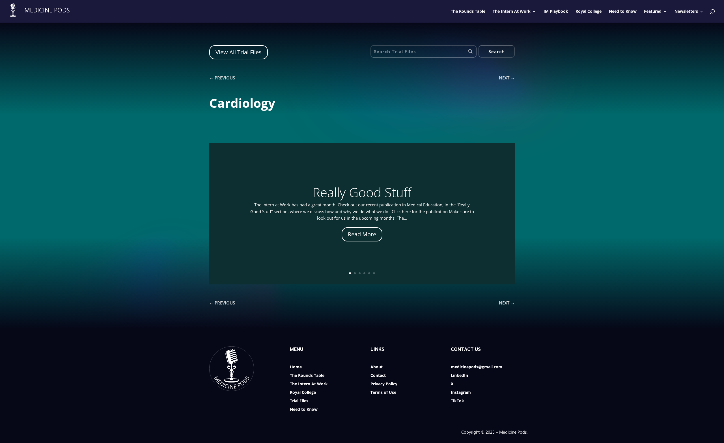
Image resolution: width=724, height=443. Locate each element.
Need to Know (304, 409)
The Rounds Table (307, 375)
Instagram (461, 392)
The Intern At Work (309, 384)
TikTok (457, 401)
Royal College (303, 392)
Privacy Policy (383, 384)
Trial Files (299, 401)
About (376, 367)
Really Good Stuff (362, 192)
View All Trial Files (239, 52)
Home (296, 367)
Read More (362, 234)
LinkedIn (459, 375)
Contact (378, 375)
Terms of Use (383, 392)
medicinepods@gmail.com (476, 367)
